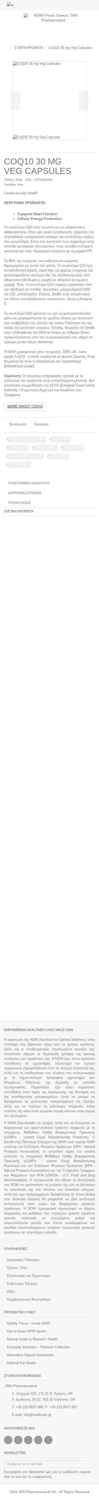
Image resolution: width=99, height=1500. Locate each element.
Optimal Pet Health (21, 1363)
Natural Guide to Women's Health (32, 1339)
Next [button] (83, 100)
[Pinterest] (28, 1440)
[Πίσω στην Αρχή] (5, 48)
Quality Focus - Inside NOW (28, 1323)
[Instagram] (18, 1440)
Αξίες (11, 1292)
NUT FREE (59, 456)
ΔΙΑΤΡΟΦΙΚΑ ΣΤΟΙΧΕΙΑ (24, 493)
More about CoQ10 (25, 406)
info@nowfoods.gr (37, 1415)
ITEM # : (9, 179)
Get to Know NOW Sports (26, 1331)
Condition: (10, 184)
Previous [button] (15, 100)
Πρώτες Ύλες (17, 1268)
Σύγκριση (41, 424)
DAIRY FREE (45, 448)
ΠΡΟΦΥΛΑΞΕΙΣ (19, 503)
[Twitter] (48, 1440)
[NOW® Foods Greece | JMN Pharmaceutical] (53, 26)
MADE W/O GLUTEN (26, 456)
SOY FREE (18, 448)
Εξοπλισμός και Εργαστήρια (28, 1276)
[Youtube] (38, 1440)
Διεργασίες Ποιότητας (23, 1260)
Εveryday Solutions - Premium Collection (38, 1347)
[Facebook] (8, 1440)
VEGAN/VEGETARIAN (27, 439)
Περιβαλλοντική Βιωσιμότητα (29, 1299)
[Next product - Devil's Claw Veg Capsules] (93, 53)
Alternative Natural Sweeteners (30, 1355)
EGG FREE (73, 448)
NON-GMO (61, 439)
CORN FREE (20, 465)
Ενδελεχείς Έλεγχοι (22, 1284)
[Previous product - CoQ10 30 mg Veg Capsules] (87, 53)
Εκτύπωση (17, 424)
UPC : (29, 179)
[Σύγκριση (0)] (91, 6)
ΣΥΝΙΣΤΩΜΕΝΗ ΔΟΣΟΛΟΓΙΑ (28, 483)
